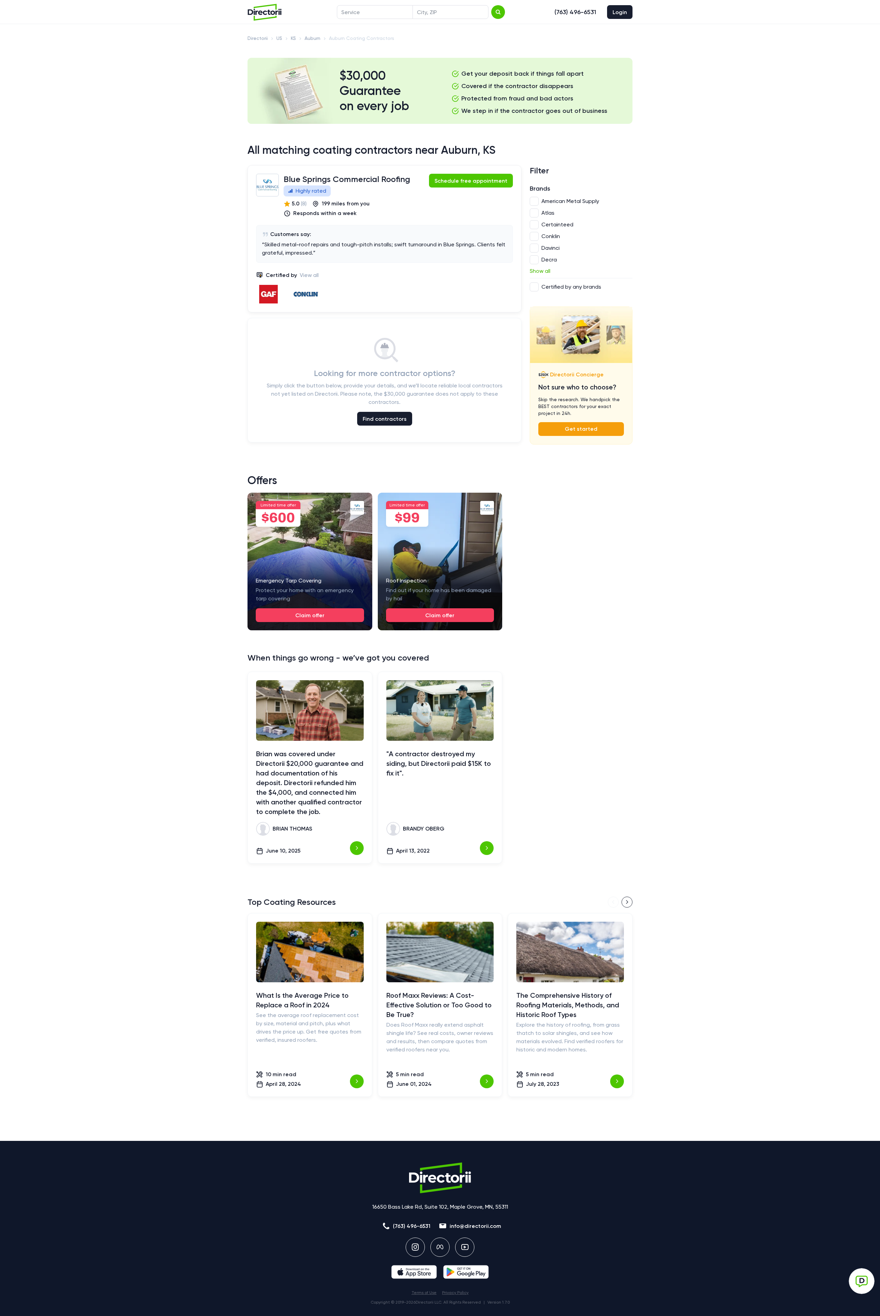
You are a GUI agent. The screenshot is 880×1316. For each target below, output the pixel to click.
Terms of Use (424, 1292)
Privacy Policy (455, 1292)
